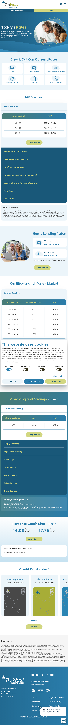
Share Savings (10, 491)
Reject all (12, 381)
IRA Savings (9, 459)
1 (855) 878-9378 (23, 509)
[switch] (25, 369)
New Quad (8, 191)
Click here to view (8, 504)
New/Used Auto (11, 106)
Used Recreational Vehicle (16, 159)
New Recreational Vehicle (15, 151)
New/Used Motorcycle (14, 167)
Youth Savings (10, 475)
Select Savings (10, 483)
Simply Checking (11, 443)
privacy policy (27, 363)
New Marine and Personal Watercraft (21, 175)
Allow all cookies (55, 381)
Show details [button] (58, 376)
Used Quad (9, 199)
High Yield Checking (13, 451)
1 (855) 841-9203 (58, 260)
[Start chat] (63, 720)
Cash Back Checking (13, 408)
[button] (12, 68)
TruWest (19, 34)
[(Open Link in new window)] (32, 675)
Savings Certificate (13, 293)
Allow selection (34, 381)
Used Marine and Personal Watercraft (21, 183)
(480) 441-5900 (5, 650)
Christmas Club (11, 467)
